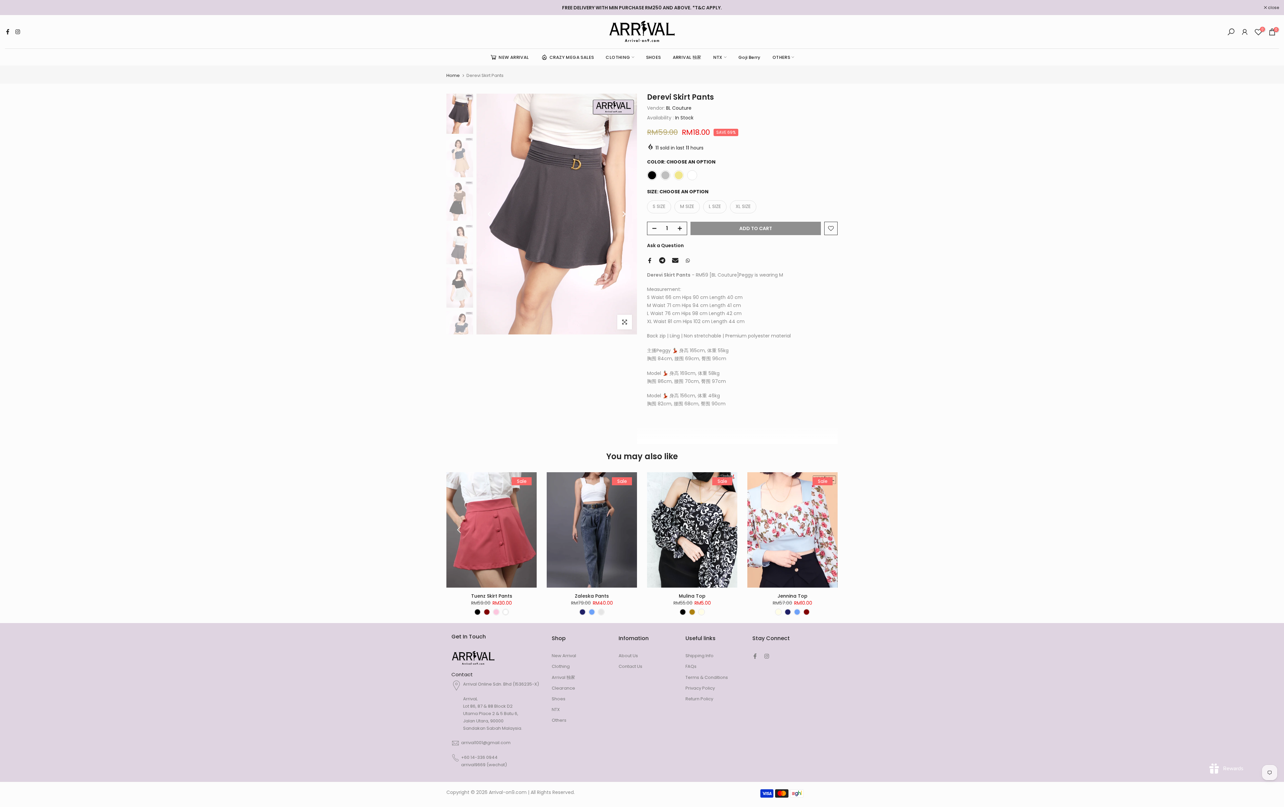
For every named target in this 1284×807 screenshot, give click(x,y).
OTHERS (781, 57)
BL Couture (678, 108)
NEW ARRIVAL (514, 57)
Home (453, 75)
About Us (628, 655)
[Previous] (489, 214)
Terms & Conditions (706, 677)
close (14, 8)
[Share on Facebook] (649, 261)
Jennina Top (792, 596)
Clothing (561, 666)
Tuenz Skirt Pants (491, 596)
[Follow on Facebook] (7, 32)
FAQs (691, 666)
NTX (718, 57)
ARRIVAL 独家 (687, 57)
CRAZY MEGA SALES (571, 57)
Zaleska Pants (592, 596)
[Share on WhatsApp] (687, 261)
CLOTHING (618, 57)
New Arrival (564, 655)
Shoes (558, 699)
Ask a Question (665, 245)
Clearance (563, 688)
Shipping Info (699, 655)
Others (559, 720)
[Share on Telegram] (662, 261)
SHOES (653, 57)
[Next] (623, 214)
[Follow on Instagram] (17, 32)
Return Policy (699, 699)
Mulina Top (692, 596)
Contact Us (630, 666)
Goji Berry (749, 57)
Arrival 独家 (563, 677)
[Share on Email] (675, 261)
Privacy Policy (700, 688)
